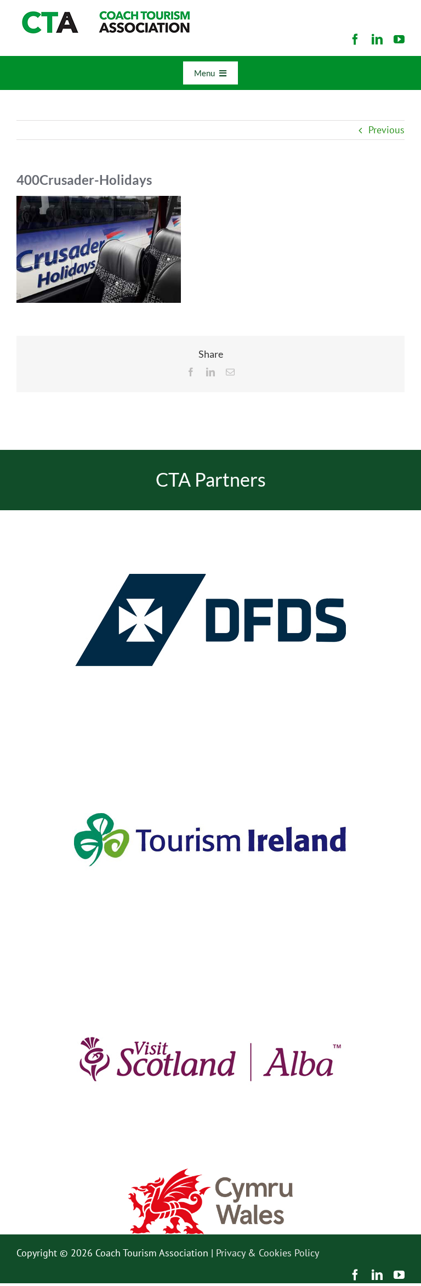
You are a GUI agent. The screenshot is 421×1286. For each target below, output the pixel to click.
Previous (386, 129)
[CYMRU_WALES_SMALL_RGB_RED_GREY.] (210, 1173)
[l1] (104, 15)
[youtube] (399, 39)
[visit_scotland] (210, 953)
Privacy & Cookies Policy (267, 1252)
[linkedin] (377, 39)
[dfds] (210, 515)
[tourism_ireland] (210, 734)
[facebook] (355, 39)
